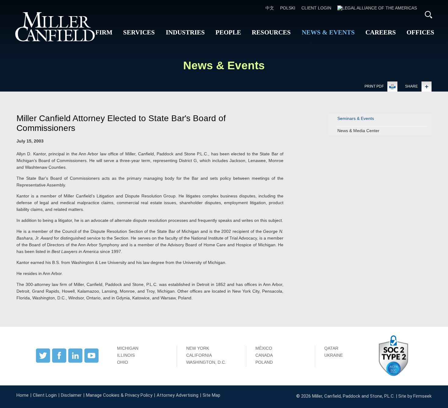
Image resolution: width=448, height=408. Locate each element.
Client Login (316, 7)
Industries (185, 32)
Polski (287, 7)
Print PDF (374, 86)
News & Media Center (358, 130)
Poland (264, 362)
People (228, 32)
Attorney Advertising (177, 395)
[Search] (428, 14)
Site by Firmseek (415, 396)
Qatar (331, 348)
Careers (380, 32)
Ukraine (333, 355)
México (263, 348)
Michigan (127, 348)
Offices (420, 32)
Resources (271, 32)
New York (197, 348)
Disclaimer (71, 395)
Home (22, 395)
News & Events (328, 32)
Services (139, 32)
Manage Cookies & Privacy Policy (119, 395)
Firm (103, 32)
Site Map (211, 395)
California (199, 355)
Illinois (126, 355)
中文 (269, 7)
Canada (264, 355)
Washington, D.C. (206, 362)
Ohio (122, 362)
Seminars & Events (355, 118)
